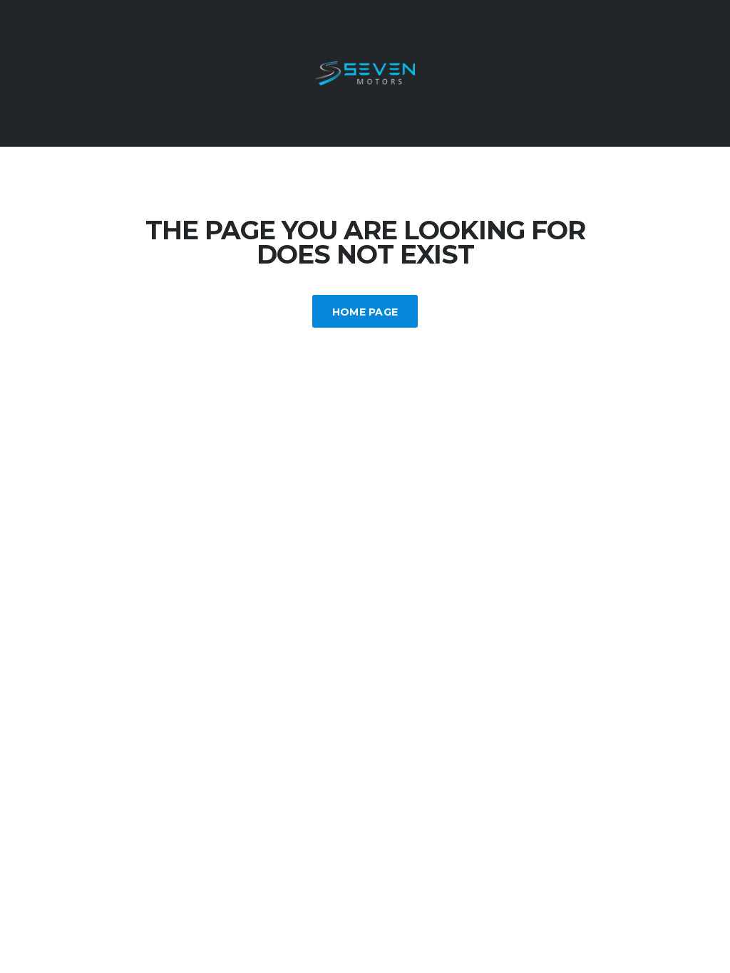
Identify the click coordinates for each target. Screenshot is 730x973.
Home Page (365, 312)
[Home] (365, 72)
